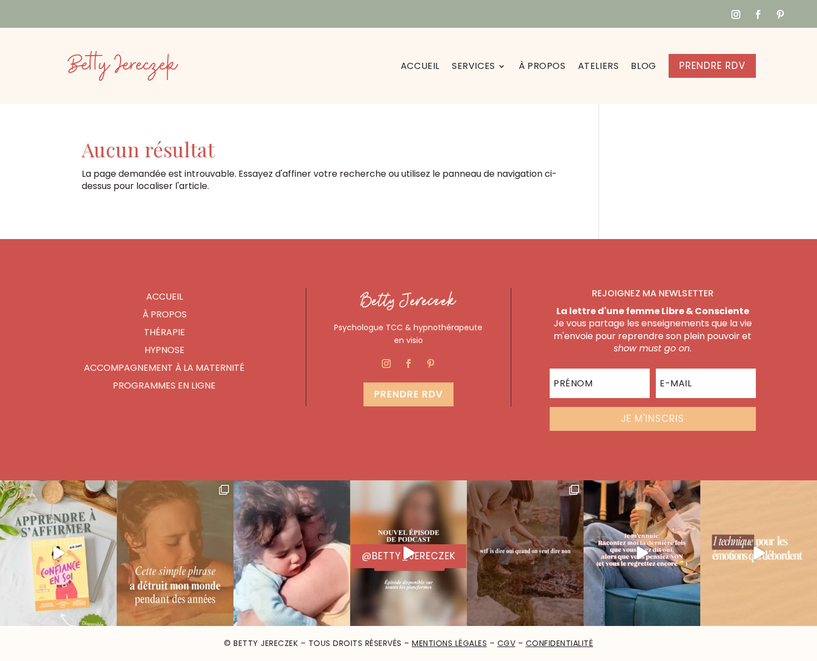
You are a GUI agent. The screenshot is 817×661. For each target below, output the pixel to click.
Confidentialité (560, 643)
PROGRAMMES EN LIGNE (164, 385)
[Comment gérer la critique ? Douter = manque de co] (408, 553)
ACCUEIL (164, 296)
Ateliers (598, 65)
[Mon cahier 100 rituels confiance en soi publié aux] (58, 553)
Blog (643, 65)
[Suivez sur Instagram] (736, 14)
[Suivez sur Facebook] (758, 14)
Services (473, 65)
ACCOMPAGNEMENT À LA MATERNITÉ (164, 367)
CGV (506, 643)
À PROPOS (164, 314)
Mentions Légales (449, 643)
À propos (542, 65)
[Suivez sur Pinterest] (780, 14)
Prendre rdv (408, 394)
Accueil (420, 65)
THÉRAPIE (164, 332)
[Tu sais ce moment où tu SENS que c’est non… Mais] (642, 553)
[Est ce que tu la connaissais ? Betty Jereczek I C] (758, 553)
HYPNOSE (165, 350)
